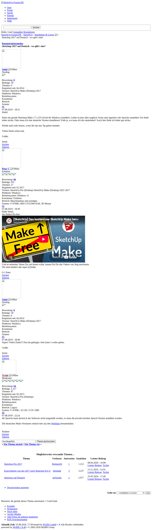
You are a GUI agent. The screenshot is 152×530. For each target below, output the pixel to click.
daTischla (57, 477)
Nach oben (12, 511)
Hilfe (9, 21)
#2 (3, 206)
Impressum (12, 18)
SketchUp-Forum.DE (11, 34)
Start (9, 7)
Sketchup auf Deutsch (14, 477)
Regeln (10, 15)
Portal (10, 10)
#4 (3, 413)
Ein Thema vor (32, 444)
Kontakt (11, 506)
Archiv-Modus (14, 514)
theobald (57, 471)
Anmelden (18, 32)
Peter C (6, 168)
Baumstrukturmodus (12, 43)
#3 (3, 337)
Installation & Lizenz (44, 34)
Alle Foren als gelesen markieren (22, 517)
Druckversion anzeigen (18, 487)
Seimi (4, 69)
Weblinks (55, 423)
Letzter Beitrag (95, 465)
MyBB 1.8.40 (19, 527)
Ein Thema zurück (13, 444)
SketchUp (28, 34)
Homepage (12, 509)
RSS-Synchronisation (17, 519)
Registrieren (29, 32)
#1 (3, 107)
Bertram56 (57, 464)
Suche (10, 13)
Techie (106, 465)
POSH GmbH (49, 524)
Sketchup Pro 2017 (13, 464)
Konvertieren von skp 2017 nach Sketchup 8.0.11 (27, 471)
